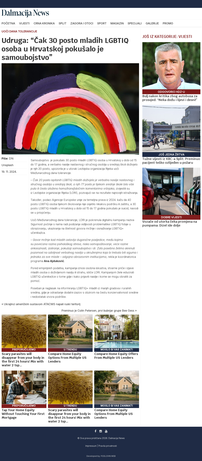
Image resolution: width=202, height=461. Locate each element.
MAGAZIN (117, 23)
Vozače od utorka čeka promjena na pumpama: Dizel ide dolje (169, 223)
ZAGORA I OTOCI (81, 23)
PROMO (168, 23)
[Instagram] (100, 431)
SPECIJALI (135, 23)
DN (11, 158)
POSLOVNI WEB (108, 456)
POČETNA (8, 23)
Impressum (91, 445)
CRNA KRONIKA (44, 23)
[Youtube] (106, 431)
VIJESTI (24, 23)
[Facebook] (95, 431)
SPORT (102, 23)
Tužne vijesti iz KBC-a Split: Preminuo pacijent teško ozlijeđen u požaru (171, 161)
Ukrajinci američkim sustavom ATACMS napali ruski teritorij (42, 304)
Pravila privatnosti (107, 445)
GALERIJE (152, 23)
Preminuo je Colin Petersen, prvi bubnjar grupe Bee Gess (97, 310)
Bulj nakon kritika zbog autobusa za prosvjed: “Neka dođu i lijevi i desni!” (169, 98)
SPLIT (62, 23)
